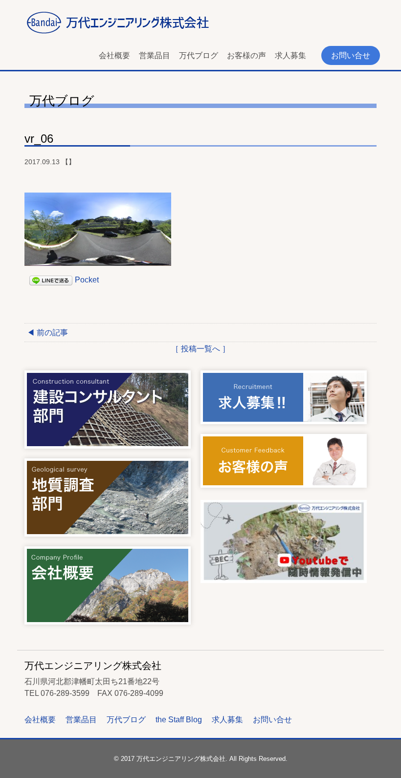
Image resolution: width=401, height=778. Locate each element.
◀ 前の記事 (47, 332)
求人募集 (290, 55)
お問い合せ (350, 55)
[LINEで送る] (50, 280)
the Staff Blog (179, 719)
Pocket (87, 280)
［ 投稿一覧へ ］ (200, 349)
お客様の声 (246, 55)
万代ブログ (198, 55)
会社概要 (114, 55)
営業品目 (154, 55)
